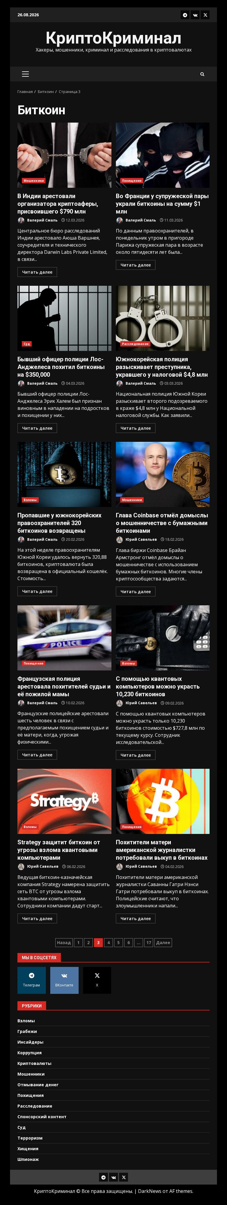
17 (148, 942)
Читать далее (37, 272)
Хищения (27, 1148)
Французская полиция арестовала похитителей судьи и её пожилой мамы (64, 637)
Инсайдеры (30, 1042)
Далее (163, 942)
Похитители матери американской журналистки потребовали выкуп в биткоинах (163, 801)
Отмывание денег (38, 1084)
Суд (27, 344)
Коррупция (29, 1052)
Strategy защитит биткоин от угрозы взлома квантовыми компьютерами (64, 801)
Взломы (30, 500)
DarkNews (149, 1191)
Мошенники (34, 181)
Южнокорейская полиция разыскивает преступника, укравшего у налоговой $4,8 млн (163, 318)
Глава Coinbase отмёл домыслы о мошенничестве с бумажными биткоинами (163, 474)
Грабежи (27, 1031)
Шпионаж (28, 1159)
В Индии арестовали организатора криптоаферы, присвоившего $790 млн (64, 155)
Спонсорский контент (42, 1116)
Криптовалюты (34, 1063)
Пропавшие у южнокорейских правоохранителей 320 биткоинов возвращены (64, 474)
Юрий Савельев (141, 539)
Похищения (132, 181)
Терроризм (30, 1138)
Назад (64, 942)
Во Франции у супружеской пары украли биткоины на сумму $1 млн (163, 155)
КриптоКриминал (113, 38)
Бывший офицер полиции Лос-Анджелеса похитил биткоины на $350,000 (64, 318)
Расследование (135, 344)
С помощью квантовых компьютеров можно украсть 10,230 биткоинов (163, 637)
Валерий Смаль (42, 220)
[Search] (202, 74)
